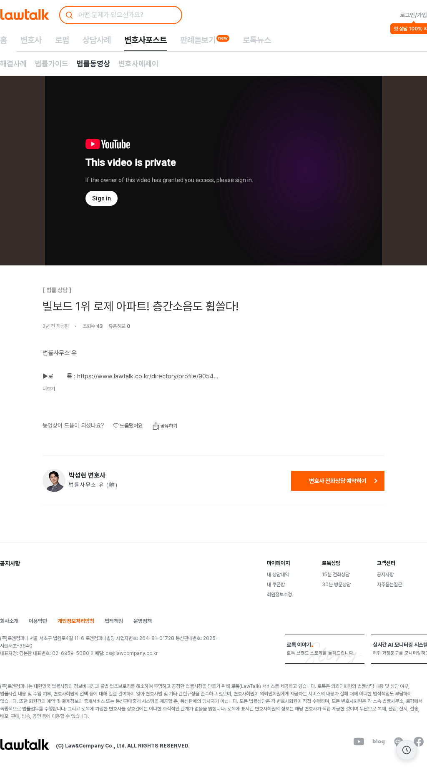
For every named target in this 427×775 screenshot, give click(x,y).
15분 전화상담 (335, 575)
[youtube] (358, 741)
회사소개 (9, 621)
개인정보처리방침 (76, 621)
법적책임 (114, 621)
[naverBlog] (378, 741)
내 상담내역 (278, 575)
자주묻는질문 (389, 585)
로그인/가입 (413, 15)
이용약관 (38, 621)
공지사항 (385, 575)
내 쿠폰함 (276, 585)
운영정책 (142, 621)
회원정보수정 (279, 595)
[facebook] (418, 741)
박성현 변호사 (87, 475)
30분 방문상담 (336, 585)
